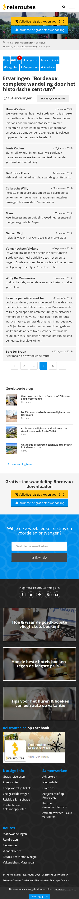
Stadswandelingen (24, 42)
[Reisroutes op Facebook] (22, 594)
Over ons (48, 788)
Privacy (7, 880)
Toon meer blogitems (20, 464)
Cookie (16, 880)
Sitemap (54, 880)
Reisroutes (19, 7)
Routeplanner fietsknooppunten (14, 807)
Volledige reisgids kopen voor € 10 (41, 21)
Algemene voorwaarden (55, 874)
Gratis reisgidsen (14, 776)
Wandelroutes (12, 851)
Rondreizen (10, 839)
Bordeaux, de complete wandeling (20, 46)
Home (10, 42)
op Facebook (26, 728)
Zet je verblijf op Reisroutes (53, 795)
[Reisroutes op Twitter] (31, 594)
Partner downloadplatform (54, 805)
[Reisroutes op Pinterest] (39, 594)
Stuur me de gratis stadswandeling (41, 30)
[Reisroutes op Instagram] (48, 594)
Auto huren (49, 67)
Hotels (17, 59)
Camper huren (31, 67)
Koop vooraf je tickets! (17, 788)
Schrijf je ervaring (53, 98)
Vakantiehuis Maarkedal (19, 862)
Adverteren (49, 776)
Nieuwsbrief (50, 782)
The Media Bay (13, 874)
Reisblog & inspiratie (16, 799)
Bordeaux (40, 42)
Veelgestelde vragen (16, 794)
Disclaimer (27, 880)
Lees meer (59, 889)
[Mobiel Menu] (72, 7)
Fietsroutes (10, 845)
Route (6, 60)
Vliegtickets (13, 67)
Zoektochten (11, 782)
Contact (65, 880)
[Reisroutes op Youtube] (56, 594)
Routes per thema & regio (20, 857)
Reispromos (32, 60)
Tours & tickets (51, 60)
